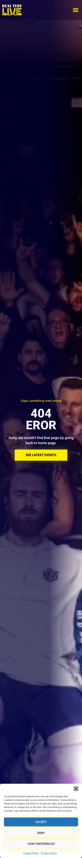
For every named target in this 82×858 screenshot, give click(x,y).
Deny (41, 833)
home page (47, 443)
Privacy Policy (49, 852)
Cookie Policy (31, 852)
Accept (41, 822)
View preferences (41, 844)
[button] (76, 789)
